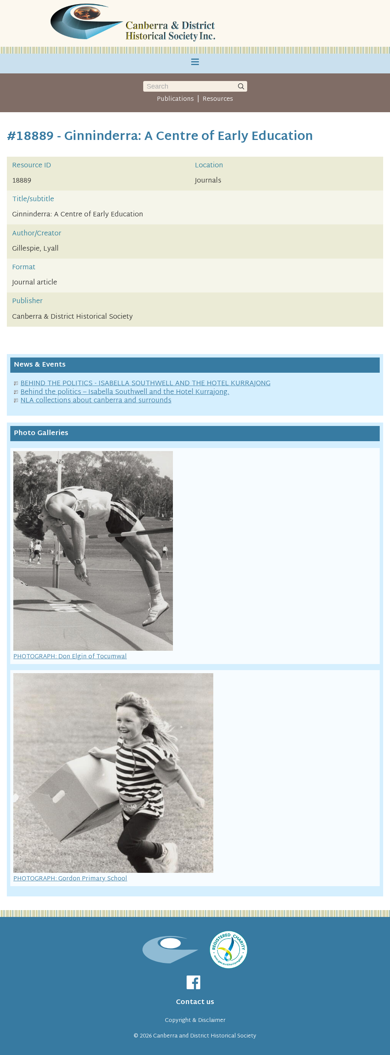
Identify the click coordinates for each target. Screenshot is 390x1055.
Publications (175, 99)
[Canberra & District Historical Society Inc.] (134, 23)
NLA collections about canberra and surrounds (96, 400)
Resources (218, 99)
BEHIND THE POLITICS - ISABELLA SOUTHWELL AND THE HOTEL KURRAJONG (145, 383)
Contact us (195, 1002)
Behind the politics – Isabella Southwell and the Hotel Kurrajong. (125, 392)
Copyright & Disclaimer (195, 1020)
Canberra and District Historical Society (204, 1036)
